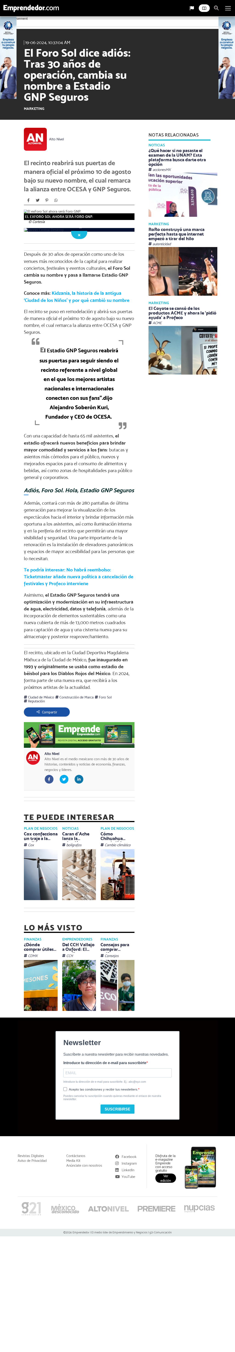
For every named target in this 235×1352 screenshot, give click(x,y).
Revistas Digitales (31, 1156)
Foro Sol (105, 697)
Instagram (129, 1163)
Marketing (34, 108)
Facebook (129, 1156)
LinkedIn (128, 1170)
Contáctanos (75, 1156)
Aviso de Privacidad (32, 1161)
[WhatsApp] (56, 200)
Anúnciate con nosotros (84, 1165)
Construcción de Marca (76, 697)
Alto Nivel (56, 139)
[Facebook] (28, 200)
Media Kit (73, 1161)
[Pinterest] (46, 200)
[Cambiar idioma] (191, 8)
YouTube (128, 1176)
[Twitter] (37, 200)
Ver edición (165, 1178)
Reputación (36, 701)
